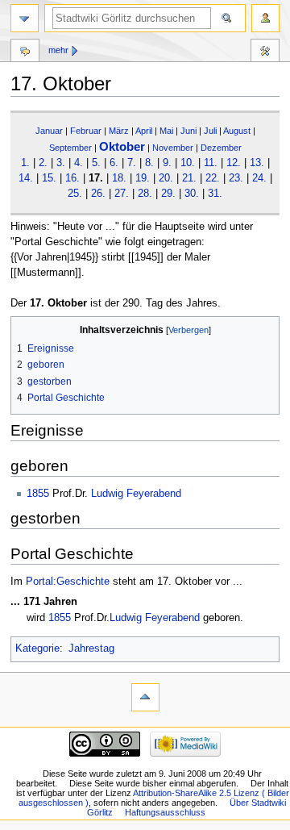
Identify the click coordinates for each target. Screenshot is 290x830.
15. (49, 178)
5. (96, 163)
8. (149, 163)
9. (167, 163)
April (143, 131)
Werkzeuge (265, 52)
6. (114, 163)
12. (233, 163)
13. (257, 163)
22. (212, 178)
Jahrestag (91, 648)
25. (75, 193)
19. (142, 178)
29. (168, 193)
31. (215, 193)
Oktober (122, 146)
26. (98, 193)
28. (145, 193)
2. (43, 163)
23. (236, 178)
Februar (86, 131)
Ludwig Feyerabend (136, 493)
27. (121, 193)
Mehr (58, 50)
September (70, 147)
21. (189, 178)
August (237, 131)
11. (211, 163)
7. (131, 163)
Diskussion (25, 52)
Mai (166, 131)
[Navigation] (24, 18)
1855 (38, 493)
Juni (188, 131)
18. (119, 178)
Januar (49, 131)
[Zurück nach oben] (145, 697)
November (172, 147)
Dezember (221, 147)
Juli (210, 131)
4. (78, 163)
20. (166, 178)
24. (259, 178)
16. (72, 178)
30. (191, 193)
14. (26, 178)
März (119, 131)
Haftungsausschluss (165, 812)
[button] (25, 330)
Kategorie (37, 648)
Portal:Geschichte (68, 581)
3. (60, 163)
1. (25, 163)
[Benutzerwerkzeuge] (265, 18)
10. (187, 163)
